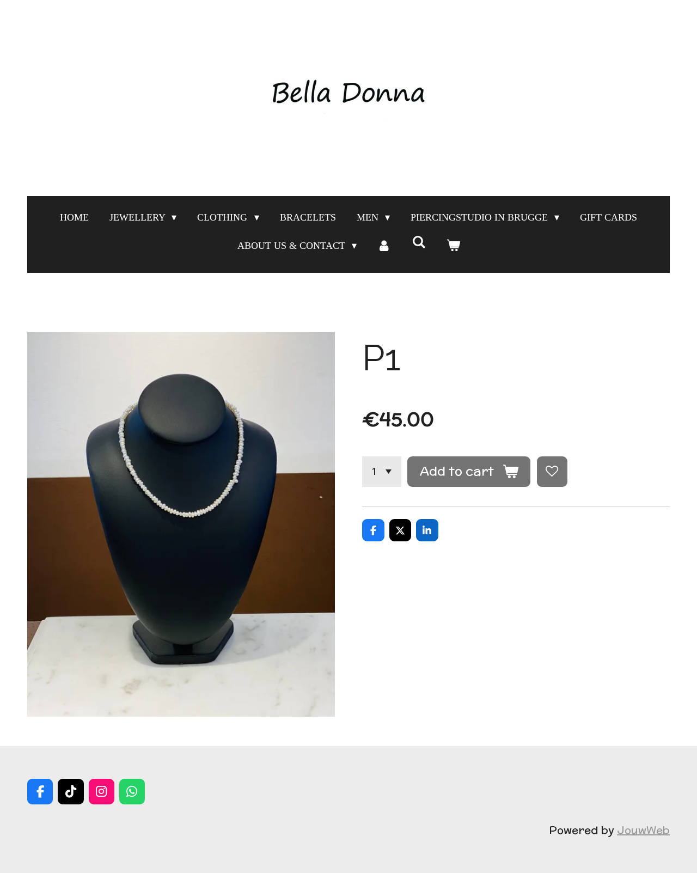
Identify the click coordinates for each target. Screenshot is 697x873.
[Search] (418, 242)
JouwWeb (643, 830)
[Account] (384, 245)
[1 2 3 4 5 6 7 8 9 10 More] (381, 471)
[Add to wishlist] (552, 471)
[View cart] (452, 245)
